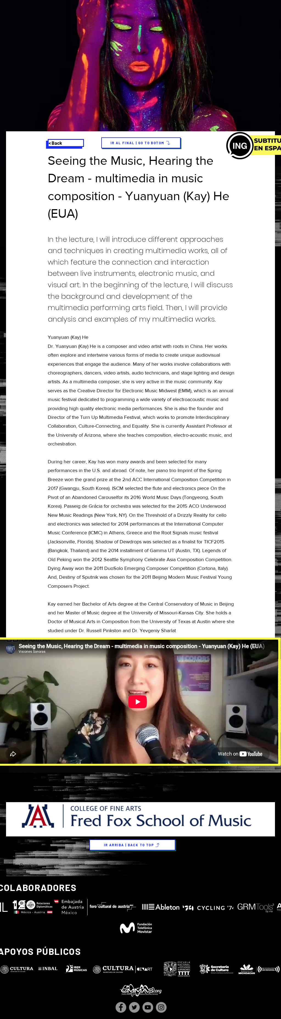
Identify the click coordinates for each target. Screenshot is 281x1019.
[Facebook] (121, 1007)
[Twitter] (134, 1007)
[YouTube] (147, 1007)
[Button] (139, 786)
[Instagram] (161, 1007)
